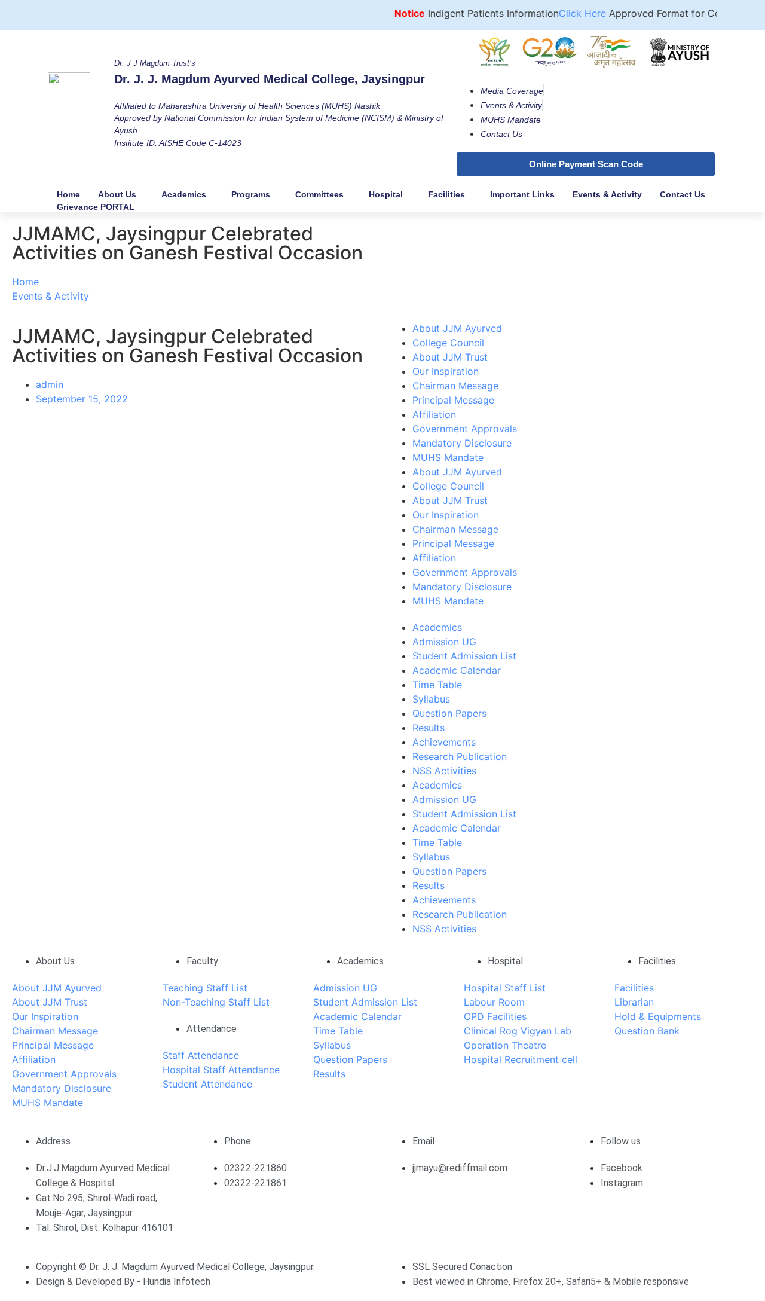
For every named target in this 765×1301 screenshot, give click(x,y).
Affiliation (434, 414)
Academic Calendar (456, 670)
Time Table (437, 685)
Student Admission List (464, 656)
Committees (319, 194)
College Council (448, 343)
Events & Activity (607, 194)
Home (68, 194)
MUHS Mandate (448, 457)
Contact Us (682, 194)
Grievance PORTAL (95, 207)
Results (428, 728)
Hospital (386, 194)
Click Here (568, 13)
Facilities (446, 194)
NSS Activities (444, 771)
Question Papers (449, 713)
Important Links (522, 194)
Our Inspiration (445, 371)
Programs (250, 194)
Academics (183, 194)
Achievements (444, 742)
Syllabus (431, 699)
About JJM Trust (450, 357)
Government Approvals (464, 429)
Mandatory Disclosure (462, 443)
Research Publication (459, 756)
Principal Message (453, 400)
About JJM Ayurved (457, 328)
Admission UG (444, 642)
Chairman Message (455, 386)
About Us (117, 194)
